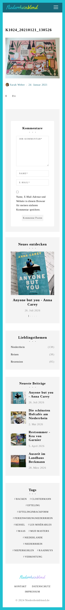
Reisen (15, 354)
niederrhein (32, 543)
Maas (20, 531)
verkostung (32, 556)
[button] (29, 316)
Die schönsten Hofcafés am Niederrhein (39, 414)
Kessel (19, 524)
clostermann (40, 499)
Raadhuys (45, 550)
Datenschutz (41, 586)
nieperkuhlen (23, 550)
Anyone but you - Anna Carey (41, 394)
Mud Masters (39, 531)
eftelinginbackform (33, 511)
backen (20, 499)
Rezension (17, 361)
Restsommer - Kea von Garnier (39, 436)
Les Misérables (40, 524)
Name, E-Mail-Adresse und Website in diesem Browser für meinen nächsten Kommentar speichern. (31, 203)
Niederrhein (18, 347)
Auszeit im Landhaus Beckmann (37, 457)
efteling (33, 505)
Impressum (32, 591)
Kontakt (20, 586)
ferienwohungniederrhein (33, 518)
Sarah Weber (17, 84)
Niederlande (33, 537)
